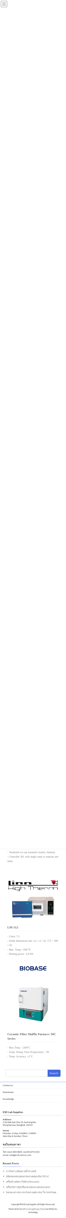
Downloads (8, 1092)
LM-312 (12, 927)
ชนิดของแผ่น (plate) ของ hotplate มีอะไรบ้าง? (27, 1176)
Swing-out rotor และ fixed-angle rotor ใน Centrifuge (31, 1192)
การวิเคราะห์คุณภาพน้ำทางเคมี (21, 1171)
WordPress (24, 1209)
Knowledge (8, 1099)
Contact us (8, 1085)
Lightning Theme (38, 1209)
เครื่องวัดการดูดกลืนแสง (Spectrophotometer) (28, 1187)
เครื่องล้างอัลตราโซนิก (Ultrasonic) (22, 1181)
